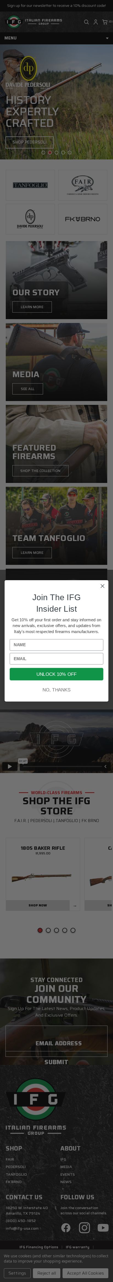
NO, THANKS (56, 690)
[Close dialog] (102, 586)
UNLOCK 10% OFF (56, 674)
